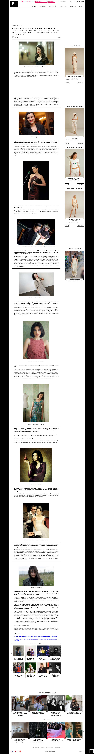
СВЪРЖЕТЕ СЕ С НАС (58, 747)
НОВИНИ (73, 6)
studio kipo (81, 751)
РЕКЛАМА (43, 747)
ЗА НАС (32, 747)
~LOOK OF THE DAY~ (74, 279)
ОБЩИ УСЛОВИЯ (49, 747)
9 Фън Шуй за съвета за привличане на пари (20, 714)
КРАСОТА (42, 6)
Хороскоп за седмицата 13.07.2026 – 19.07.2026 (20, 741)
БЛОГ (80, 6)
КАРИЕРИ (37, 747)
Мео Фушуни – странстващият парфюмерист (31, 658)
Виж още (80, 82)
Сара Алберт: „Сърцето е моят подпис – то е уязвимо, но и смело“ (18, 676)
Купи (67, 82)
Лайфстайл (52, 6)
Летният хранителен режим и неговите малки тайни (73, 741)
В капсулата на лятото (56, 739)
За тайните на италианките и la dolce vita (74, 714)
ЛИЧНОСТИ (63, 6)
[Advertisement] (36, 87)
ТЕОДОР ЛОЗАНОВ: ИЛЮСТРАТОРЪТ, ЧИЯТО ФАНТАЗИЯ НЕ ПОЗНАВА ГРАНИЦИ (35, 636)
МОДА (34, 6)
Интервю (14, 25)
